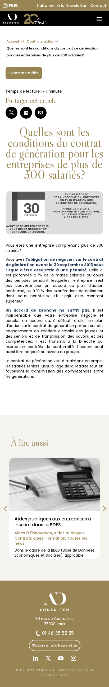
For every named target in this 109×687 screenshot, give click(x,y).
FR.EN (13, 5)
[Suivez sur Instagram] (73, 658)
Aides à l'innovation (33, 533)
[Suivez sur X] (48, 658)
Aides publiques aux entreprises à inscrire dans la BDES (52, 522)
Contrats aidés (39, 41)
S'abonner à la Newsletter (62, 5)
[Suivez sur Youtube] (61, 658)
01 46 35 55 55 (57, 633)
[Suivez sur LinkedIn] (35, 658)
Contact (98, 5)
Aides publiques (69, 533)
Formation (55, 538)
